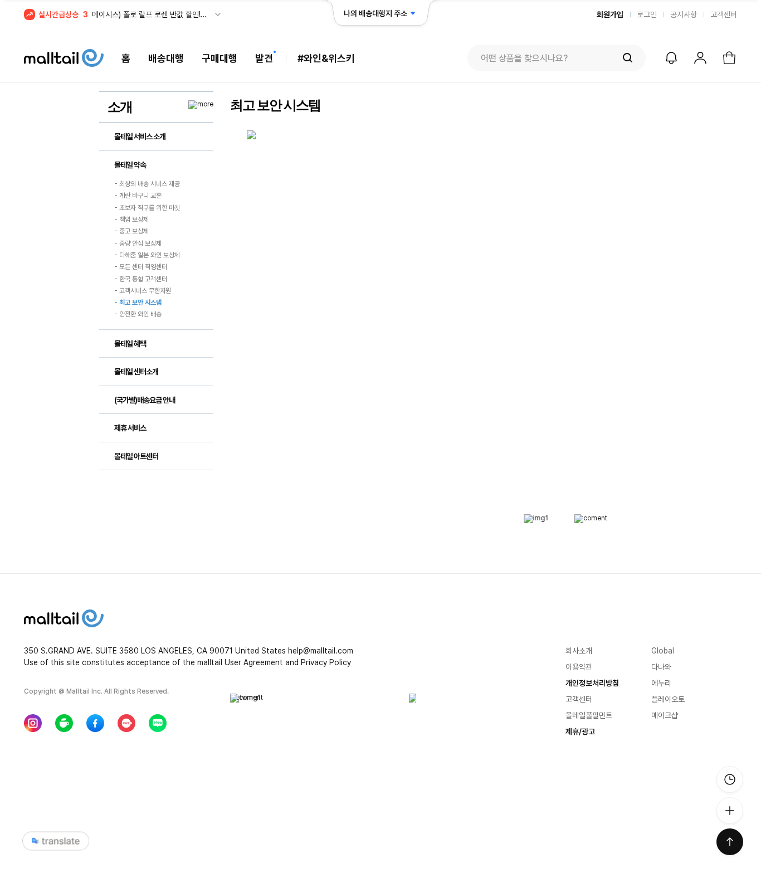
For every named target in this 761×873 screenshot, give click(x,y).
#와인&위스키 (326, 58)
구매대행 (219, 58)
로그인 (647, 14)
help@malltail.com (320, 650)
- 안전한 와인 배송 (138, 315)
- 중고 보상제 (131, 232)
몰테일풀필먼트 (588, 715)
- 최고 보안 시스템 (138, 302)
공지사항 (683, 14)
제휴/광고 (580, 731)
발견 (264, 58)
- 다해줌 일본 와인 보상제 (147, 255)
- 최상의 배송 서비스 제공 (147, 184)
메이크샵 (664, 715)
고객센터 (723, 14)
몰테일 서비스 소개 (139, 136)
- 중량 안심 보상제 (138, 243)
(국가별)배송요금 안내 (144, 400)
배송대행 (166, 58)
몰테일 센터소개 (136, 371)
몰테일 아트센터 (136, 456)
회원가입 (610, 14)
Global (662, 650)
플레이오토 (668, 699)
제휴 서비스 (130, 427)
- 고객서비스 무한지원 (142, 291)
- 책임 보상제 (131, 219)
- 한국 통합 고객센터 (140, 279)
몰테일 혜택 (130, 343)
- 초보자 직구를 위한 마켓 (147, 208)
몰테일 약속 (130, 164)
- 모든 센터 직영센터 (140, 267)
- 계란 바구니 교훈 (138, 196)
